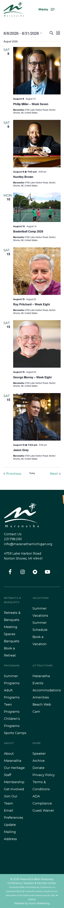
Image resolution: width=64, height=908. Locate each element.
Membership (14, 782)
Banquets (11, 641)
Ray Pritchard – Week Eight (31, 304)
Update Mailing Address (10, 832)
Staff (7, 775)
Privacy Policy (44, 775)
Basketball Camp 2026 (28, 231)
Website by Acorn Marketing (32, 903)
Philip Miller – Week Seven (30, 104)
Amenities (41, 697)
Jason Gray (21, 450)
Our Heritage (14, 768)
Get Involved (14, 789)
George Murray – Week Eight (32, 377)
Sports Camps (15, 733)
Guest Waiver (43, 810)
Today (32, 473)
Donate (38, 768)
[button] (47, 9)
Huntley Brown (23, 177)
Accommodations (47, 690)
